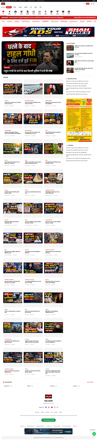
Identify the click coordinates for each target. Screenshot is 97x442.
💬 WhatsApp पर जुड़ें (48, 420)
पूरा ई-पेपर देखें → (90, 382)
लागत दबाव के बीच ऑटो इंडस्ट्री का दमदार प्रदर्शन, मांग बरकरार (77, 83)
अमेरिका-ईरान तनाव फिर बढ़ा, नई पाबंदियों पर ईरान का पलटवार (77, 81)
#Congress (9, 21)
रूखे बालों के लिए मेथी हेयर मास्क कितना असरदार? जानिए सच (77, 94)
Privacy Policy (57, 426)
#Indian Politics (36, 21)
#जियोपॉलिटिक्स (45, 21)
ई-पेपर (88, 3)
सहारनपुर (20, 7)
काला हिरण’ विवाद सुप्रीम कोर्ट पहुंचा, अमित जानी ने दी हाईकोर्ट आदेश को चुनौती (78, 89)
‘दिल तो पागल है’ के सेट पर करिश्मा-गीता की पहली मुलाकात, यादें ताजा (78, 91)
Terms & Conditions (66, 426)
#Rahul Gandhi (54, 21)
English (94, 0)
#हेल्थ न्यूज (17, 21)
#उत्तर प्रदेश (82, 21)
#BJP (3, 21)
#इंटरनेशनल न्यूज (64, 21)
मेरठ (31, 7)
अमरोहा (35, 7)
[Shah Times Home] (3, 4)
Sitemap (75, 426)
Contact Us (49, 426)
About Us (22, 426)
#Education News (26, 21)
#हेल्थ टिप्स (89, 21)
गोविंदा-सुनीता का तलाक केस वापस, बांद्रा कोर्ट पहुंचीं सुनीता (76, 85)
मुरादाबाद (25, 7)
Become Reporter (40, 426)
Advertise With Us (30, 426)
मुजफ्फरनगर (9, 7)
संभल (40, 7)
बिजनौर (15, 7)
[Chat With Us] (94, 434)
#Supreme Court (73, 21)
